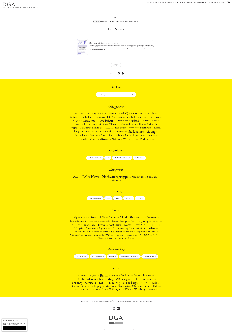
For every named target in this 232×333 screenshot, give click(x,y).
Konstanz (76, 286)
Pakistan (88, 231)
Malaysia (79, 228)
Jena (142, 282)
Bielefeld (116, 275)
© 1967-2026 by (113, 328)
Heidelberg (131, 282)
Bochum (126, 275)
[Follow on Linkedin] (118, 308)
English (116, 18)
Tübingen (116, 289)
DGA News (91, 177)
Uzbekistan (157, 235)
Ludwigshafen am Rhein (114, 286)
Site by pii (132, 328)
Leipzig (99, 286)
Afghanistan (80, 217)
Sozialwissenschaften (95, 131)
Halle (102, 282)
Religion (79, 131)
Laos (137, 225)
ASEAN (102, 217)
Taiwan (107, 235)
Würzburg (141, 289)
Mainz (128, 286)
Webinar (117, 139)
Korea (129, 224)
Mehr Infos (15, 324)
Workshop (146, 139)
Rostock (87, 289)
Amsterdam (83, 275)
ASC (77, 176)
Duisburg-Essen (87, 279)
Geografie (77, 121)
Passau (78, 289)
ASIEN (152, 2)
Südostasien (139, 157)
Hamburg (114, 283)
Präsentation (121, 127)
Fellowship (138, 117)
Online (140, 124)
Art (106, 113)
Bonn (137, 275)
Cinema (102, 117)
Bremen (148, 275)
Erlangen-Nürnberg (118, 279)
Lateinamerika (147, 225)
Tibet (130, 234)
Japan (103, 225)
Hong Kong (143, 221)
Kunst (155, 120)
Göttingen (91, 282)
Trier (105, 289)
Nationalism (128, 124)
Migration (115, 124)
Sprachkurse (121, 131)
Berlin (105, 275)
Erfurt (102, 279)
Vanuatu (102, 238)
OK (14, 328)
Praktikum (109, 127)
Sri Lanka (153, 231)
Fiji (132, 221)
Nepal (128, 228)
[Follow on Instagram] (114, 308)
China (91, 221)
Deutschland (104, 221)
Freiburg (78, 282)
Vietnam (112, 238)
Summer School (109, 135)
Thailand (120, 234)
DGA (111, 116)
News (147, 2)
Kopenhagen (87, 286)
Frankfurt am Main (143, 279)
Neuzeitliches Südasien (122, 157)
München (137, 286)
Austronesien (153, 217)
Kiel (148, 283)
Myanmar (104, 228)
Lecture (77, 124)
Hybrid (136, 120)
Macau (157, 225)
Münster (147, 286)
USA (147, 234)
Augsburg (94, 275)
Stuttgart (97, 289)
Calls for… (89, 117)
